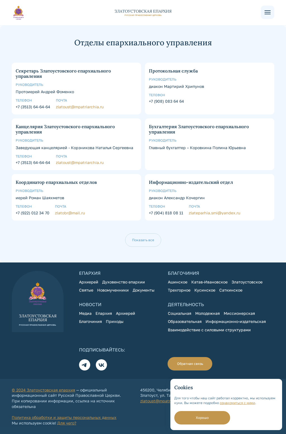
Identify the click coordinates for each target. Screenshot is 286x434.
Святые (86, 290)
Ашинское (177, 282)
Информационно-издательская (236, 321)
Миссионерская (239, 313)
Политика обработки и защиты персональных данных (64, 417)
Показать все (143, 240)
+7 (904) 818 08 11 (166, 213)
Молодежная (207, 313)
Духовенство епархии (123, 282)
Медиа (85, 313)
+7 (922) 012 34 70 (32, 213)
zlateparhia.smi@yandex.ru (214, 213)
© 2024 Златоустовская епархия (43, 390)
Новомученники (113, 290)
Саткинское (230, 290)
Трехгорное (179, 290)
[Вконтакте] (101, 364)
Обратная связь (190, 364)
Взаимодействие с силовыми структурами (209, 329)
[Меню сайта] (267, 12)
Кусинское (204, 290)
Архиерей (88, 282)
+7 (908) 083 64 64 (166, 101)
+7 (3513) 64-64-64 (33, 107)
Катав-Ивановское (209, 282)
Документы (143, 290)
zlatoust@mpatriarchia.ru (80, 107)
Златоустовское (247, 282)
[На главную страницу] (136, 13)
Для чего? (66, 423)
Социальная (179, 313)
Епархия (104, 313)
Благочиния (90, 321)
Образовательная (185, 321)
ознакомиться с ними (237, 403)
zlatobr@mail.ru (70, 213)
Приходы (114, 321)
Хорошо (202, 418)
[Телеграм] (84, 364)
